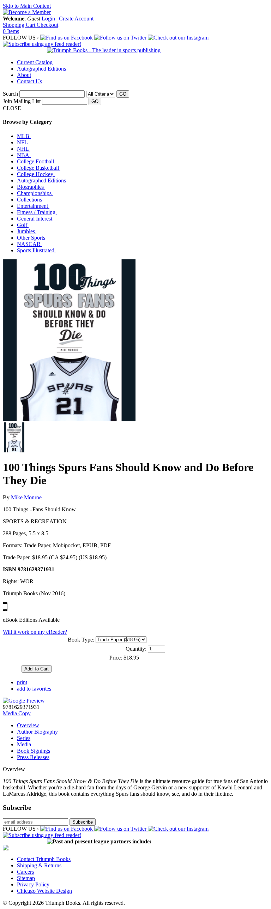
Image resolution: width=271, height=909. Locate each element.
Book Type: (81, 640)
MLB (24, 136)
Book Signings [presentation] (33, 751)
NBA (24, 155)
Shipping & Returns (39, 865)
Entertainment (33, 206)
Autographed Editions (41, 69)
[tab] (142, 725)
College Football (36, 161)
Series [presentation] (23, 738)
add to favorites (34, 689)
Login (48, 19)
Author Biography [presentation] (37, 732)
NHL (23, 149)
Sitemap (26, 878)
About (24, 75)
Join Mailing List (22, 101)
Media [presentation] (24, 744)
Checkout (47, 25)
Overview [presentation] (28, 725)
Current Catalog (35, 62)
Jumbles (26, 231)
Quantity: (136, 649)
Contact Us (29, 81)
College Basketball (38, 168)
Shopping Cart (20, 25)
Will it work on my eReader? (35, 632)
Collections (30, 200)
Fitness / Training (37, 212)
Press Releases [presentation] (33, 757)
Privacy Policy (33, 884)
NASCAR (29, 244)
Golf (23, 225)
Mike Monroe (26, 497)
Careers (25, 872)
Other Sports (32, 238)
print (22, 682)
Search (10, 94)
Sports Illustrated (36, 250)
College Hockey (36, 174)
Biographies (31, 187)
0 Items (11, 31)
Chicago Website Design (44, 891)
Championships (35, 193)
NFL (23, 142)
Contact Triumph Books (44, 859)
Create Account (76, 19)
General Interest (35, 219)
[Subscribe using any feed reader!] (42, 44)
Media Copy (17, 713)
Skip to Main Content (27, 6)
